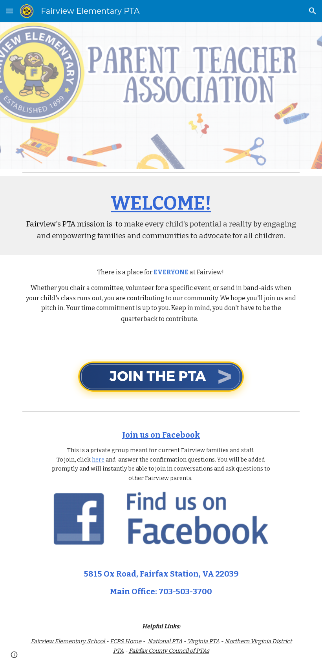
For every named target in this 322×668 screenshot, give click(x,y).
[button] (9, 11)
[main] (161, 215)
